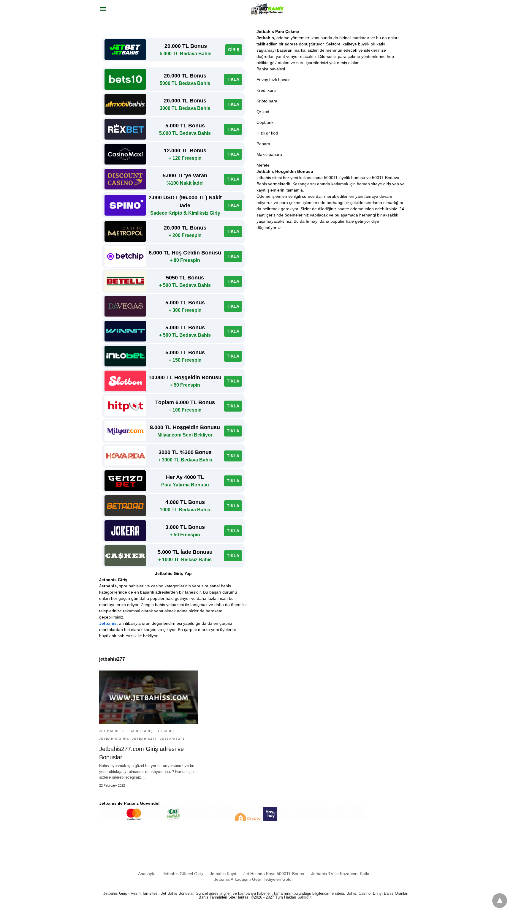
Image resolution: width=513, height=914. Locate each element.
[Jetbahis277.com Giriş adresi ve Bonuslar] (148, 697)
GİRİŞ (233, 49)
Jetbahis (108, 623)
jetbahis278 (172, 738)
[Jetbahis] (268, 9)
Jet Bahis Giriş (137, 731)
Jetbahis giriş (114, 738)
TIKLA (233, 79)
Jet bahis (109, 731)
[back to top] (499, 900)
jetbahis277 (144, 738)
